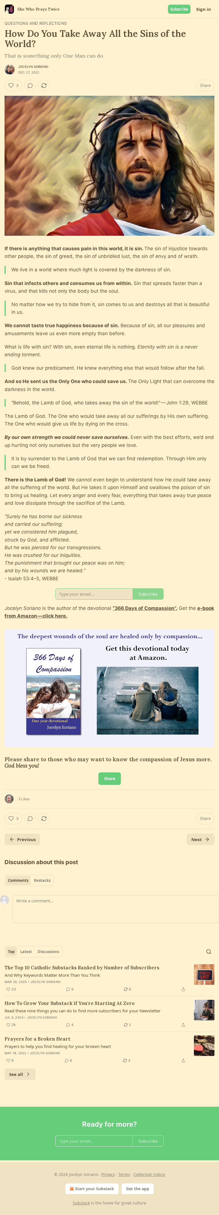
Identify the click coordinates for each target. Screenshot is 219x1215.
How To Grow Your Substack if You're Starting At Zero (70, 1003)
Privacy (108, 1174)
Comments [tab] (18, 880)
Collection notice (149, 1174)
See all (16, 1074)
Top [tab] (11, 951)
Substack (81, 1203)
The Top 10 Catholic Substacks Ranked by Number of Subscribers (82, 967)
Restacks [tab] (42, 880)
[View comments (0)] (30, 85)
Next (196, 839)
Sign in (203, 9)
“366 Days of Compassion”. (145, 608)
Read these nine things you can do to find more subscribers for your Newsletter (83, 1010)
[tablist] (29, 880)
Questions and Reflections (36, 23)
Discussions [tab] (48, 951)
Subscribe (179, 9)
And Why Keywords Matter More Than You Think (52, 975)
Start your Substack (94, 1188)
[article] (109, 978)
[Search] (208, 951)
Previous (26, 839)
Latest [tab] (26, 951)
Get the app (137, 1188)
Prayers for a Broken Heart (37, 1039)
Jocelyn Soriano (33, 67)
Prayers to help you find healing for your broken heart (58, 1046)
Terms (124, 1174)
